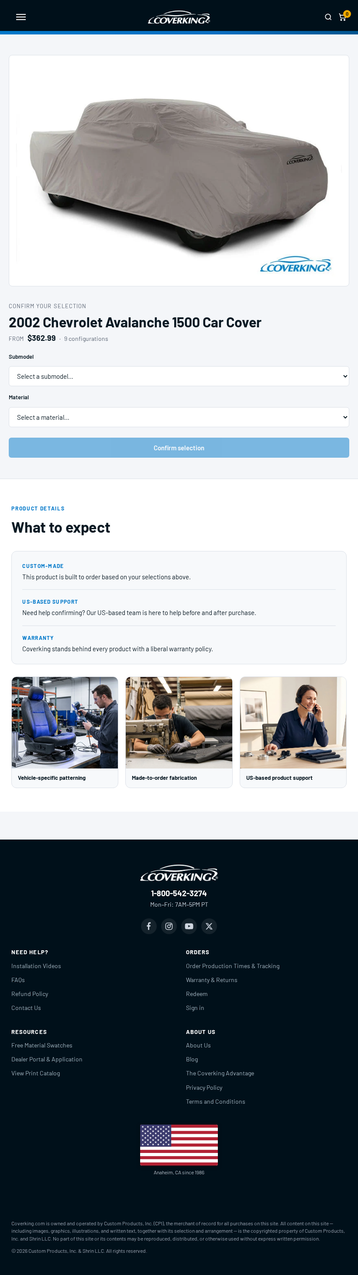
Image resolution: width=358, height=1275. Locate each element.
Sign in (195, 1007)
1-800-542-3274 (179, 893)
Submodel (21, 356)
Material (19, 397)
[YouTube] (189, 926)
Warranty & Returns (212, 979)
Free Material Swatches (41, 1045)
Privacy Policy (204, 1087)
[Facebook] (149, 926)
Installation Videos (36, 965)
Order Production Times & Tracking (232, 965)
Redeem (197, 993)
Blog (192, 1059)
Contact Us (26, 1007)
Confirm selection (179, 448)
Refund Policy (29, 993)
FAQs (18, 979)
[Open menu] (21, 17)
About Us (198, 1045)
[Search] (328, 17)
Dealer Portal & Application (47, 1059)
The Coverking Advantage (220, 1073)
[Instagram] (169, 926)
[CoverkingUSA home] (179, 17)
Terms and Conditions (215, 1101)
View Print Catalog (35, 1073)
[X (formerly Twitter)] (209, 926)
